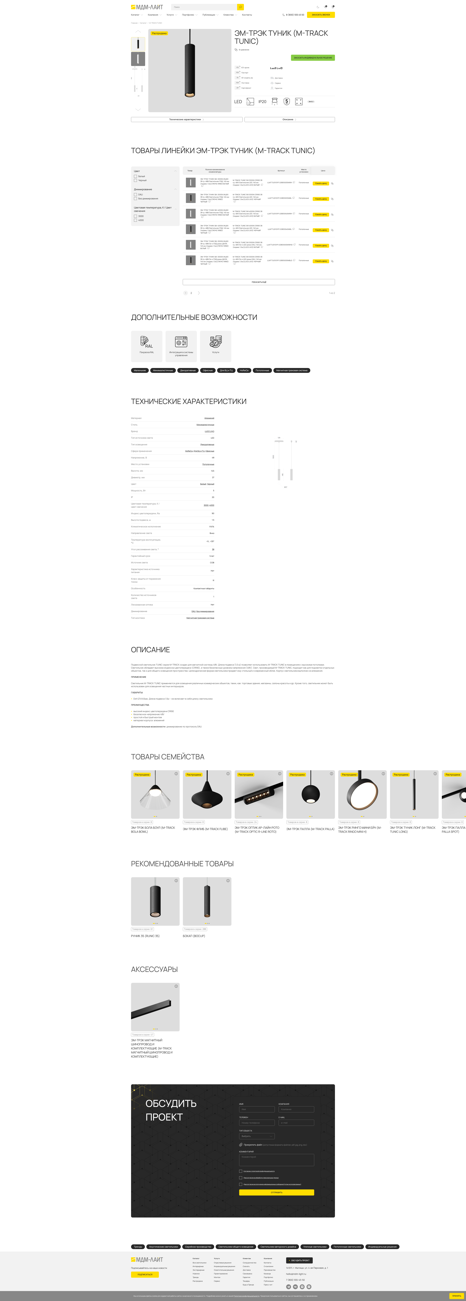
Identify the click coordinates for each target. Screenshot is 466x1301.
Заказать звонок (321, 14)
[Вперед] (199, 293)
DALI (140, 194)
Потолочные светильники (347, 1246)
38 (213, 549)
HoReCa (244, 370)
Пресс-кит (268, 1285)
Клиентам (229, 14)
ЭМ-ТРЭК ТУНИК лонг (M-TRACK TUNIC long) (412, 830)
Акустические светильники (163, 1246)
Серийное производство (198, 1246)
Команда (267, 1274)
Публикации (209, 14)
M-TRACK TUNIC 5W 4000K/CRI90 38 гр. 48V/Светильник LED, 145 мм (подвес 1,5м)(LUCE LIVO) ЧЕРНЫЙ (247, 228)
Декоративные (188, 370)
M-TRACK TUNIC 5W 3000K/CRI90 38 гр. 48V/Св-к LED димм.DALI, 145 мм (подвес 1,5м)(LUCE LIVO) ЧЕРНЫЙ (247, 259)
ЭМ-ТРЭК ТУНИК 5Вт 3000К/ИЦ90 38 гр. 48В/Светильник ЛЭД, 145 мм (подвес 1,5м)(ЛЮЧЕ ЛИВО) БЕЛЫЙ (214, 181)
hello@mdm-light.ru (296, 1273)
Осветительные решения (224, 1270)
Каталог (135, 14)
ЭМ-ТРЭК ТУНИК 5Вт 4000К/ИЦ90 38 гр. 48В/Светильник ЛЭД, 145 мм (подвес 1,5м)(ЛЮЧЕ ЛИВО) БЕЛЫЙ (214, 212)
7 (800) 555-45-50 (295, 1279)
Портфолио (188, 14)
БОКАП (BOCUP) (194, 936)
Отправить (276, 1192)
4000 (141, 220)
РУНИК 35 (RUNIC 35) (145, 936)
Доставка (279, 78)
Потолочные (262, 370)
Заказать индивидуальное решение (313, 57)
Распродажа (198, 1281)
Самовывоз (247, 1274)
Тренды (138, 1246)
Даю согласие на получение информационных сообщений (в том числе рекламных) (272, 1184)
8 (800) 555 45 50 (295, 14)
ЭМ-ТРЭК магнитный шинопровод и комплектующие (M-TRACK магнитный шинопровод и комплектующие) (151, 1048)
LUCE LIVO (209, 431)
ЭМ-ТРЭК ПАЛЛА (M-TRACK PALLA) (310, 829)
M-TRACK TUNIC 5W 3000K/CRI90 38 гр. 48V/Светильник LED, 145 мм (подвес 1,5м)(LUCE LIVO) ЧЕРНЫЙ (247, 196)
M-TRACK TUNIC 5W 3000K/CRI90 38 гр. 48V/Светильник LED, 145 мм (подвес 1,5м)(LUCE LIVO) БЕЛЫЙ (247, 182)
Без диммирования (148, 198)
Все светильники (199, 1263)
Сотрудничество (249, 1263)
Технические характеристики (185, 119)
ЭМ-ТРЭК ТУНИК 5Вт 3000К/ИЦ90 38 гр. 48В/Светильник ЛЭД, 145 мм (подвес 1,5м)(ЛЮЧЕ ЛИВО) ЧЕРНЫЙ (214, 198)
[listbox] (257, 1136)
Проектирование (221, 1274)
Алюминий (209, 418)
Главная (134, 23)
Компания (153, 14)
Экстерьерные (198, 1270)
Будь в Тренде (248, 1285)
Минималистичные (163, 370)
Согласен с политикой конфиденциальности (259, 1171)
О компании (268, 1266)
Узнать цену (321, 183)
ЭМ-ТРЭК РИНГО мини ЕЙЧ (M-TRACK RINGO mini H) (360, 830)
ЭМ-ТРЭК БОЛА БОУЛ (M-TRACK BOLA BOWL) (153, 830)
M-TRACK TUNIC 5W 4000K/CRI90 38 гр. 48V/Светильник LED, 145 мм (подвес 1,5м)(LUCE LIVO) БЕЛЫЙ (247, 213)
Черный (142, 180)
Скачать (246, 1266)
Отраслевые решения (222, 1263)
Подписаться (145, 1274)
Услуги (170, 14)
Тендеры (246, 1281)
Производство (269, 1270)
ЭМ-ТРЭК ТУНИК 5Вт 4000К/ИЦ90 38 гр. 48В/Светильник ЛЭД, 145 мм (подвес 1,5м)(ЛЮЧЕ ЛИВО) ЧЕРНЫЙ (214, 229)
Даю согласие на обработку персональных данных (261, 1178)
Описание (288, 119)
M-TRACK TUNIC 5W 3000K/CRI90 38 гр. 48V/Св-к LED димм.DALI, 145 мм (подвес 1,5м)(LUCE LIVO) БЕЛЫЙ (247, 244)
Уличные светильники (314, 1246)
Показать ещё (259, 282)
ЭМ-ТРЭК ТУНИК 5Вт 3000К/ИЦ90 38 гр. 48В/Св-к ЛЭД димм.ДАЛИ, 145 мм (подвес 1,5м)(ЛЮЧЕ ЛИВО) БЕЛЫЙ (214, 245)
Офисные (208, 370)
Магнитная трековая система (291, 370)
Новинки (196, 1274)
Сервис (278, 83)
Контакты (247, 14)
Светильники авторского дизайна (278, 1246)
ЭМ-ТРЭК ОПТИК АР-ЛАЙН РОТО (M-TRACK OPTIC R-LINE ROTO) (257, 830)
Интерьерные (198, 1266)
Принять (456, 1296)
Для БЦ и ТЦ (226, 370)
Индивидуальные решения (382, 1246)
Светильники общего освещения (236, 1246)
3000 (141, 216)
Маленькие (140, 370)
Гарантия (278, 88)
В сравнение (244, 49)
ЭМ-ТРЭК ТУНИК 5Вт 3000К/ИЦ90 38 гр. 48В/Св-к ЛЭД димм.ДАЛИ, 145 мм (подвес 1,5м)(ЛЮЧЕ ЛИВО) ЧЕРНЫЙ (214, 260)
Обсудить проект (300, 1260)
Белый (141, 176)
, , (307, 1267)
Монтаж (217, 1277)
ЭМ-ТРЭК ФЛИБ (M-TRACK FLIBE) (205, 829)
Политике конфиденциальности (246, 1296)
